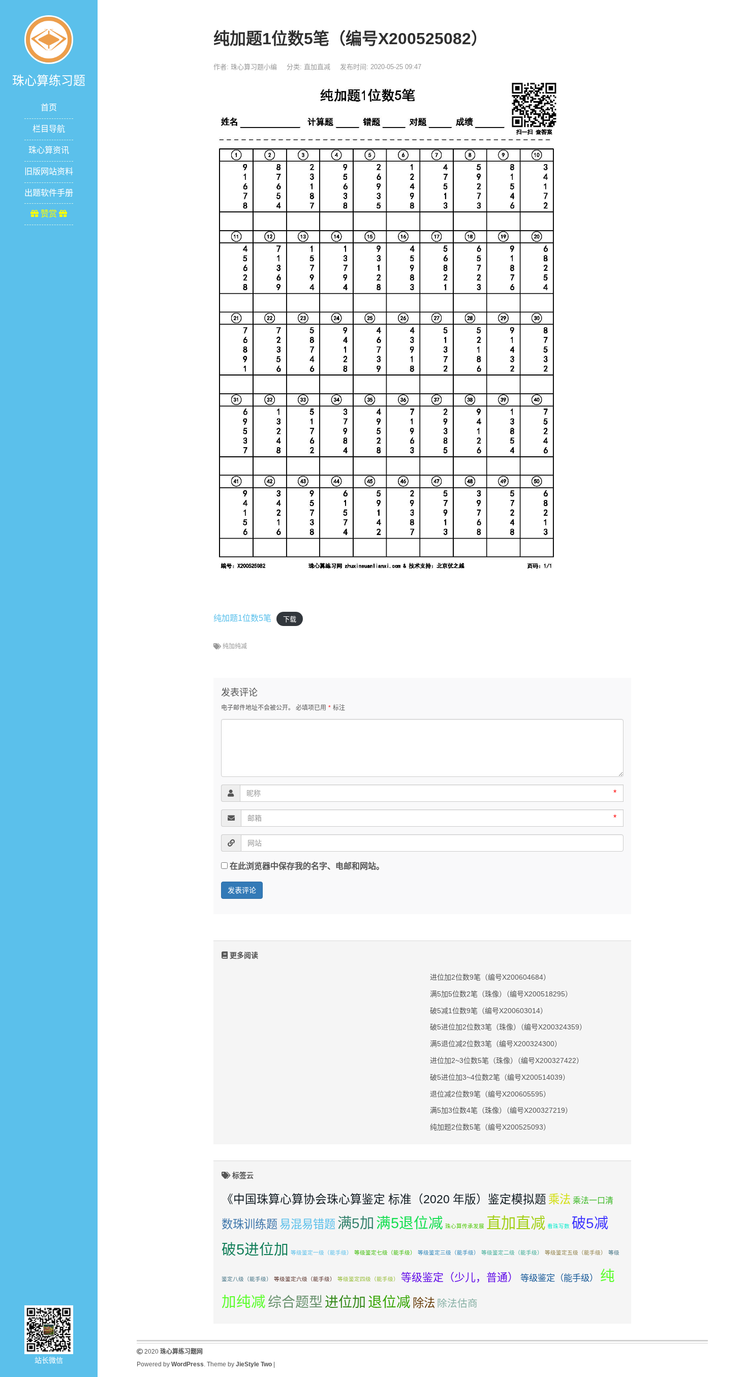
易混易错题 (307, 1224)
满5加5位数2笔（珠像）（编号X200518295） (501, 994)
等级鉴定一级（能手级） (321, 1252)
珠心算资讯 (48, 150)
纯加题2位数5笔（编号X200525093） (490, 1127)
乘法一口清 (593, 1200)
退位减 (389, 1302)
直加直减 (317, 67)
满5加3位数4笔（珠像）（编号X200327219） (501, 1110)
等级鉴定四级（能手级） (368, 1279)
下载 (289, 618)
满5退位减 (409, 1223)
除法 (424, 1303)
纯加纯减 (235, 646)
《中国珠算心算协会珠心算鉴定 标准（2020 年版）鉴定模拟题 (384, 1199)
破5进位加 (255, 1249)
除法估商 (457, 1303)
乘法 (559, 1199)
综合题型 (295, 1302)
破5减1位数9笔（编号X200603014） (488, 1011)
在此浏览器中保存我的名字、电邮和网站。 (307, 866)
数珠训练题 (249, 1224)
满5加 (355, 1223)
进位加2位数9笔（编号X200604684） (490, 977)
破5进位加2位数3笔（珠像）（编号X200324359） (508, 1027)
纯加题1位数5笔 (242, 618)
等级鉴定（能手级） (559, 1278)
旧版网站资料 (48, 171)
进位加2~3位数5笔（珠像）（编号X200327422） (506, 1060)
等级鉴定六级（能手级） (304, 1279)
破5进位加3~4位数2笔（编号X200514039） (500, 1077)
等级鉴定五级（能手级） (575, 1252)
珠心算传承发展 (464, 1226)
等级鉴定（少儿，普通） (459, 1277)
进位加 (345, 1302)
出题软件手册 (48, 193)
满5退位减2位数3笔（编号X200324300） (496, 1044)
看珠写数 (558, 1226)
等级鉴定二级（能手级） (512, 1252)
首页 (49, 107)
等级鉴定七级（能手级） (385, 1252)
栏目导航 (49, 128)
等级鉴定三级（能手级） (448, 1252)
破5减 (590, 1223)
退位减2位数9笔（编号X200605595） (490, 1094)
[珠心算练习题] (48, 39)
